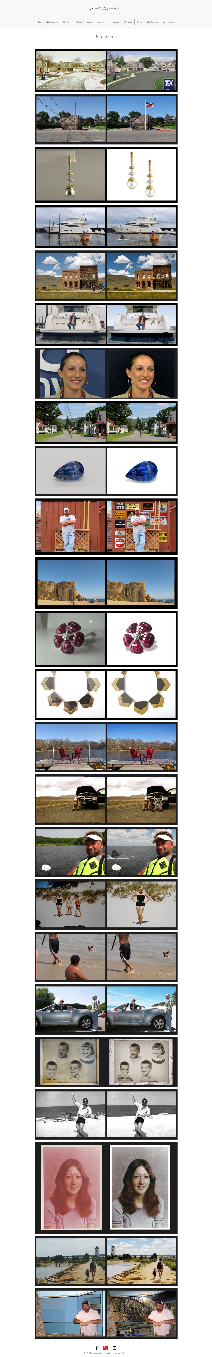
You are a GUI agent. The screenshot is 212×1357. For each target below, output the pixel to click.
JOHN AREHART (105, 8)
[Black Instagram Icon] (114, 1348)
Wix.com (124, 1353)
